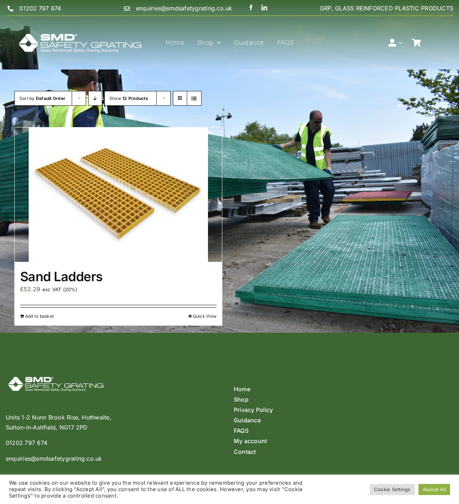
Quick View (205, 316)
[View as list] (194, 98)
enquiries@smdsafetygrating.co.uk (184, 8)
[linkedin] (264, 7)
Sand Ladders (61, 276)
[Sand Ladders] (118, 195)
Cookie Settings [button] (392, 489)
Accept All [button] (434, 489)
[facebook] (251, 7)
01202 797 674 (40, 8)
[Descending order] (95, 98)
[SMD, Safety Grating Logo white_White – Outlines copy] (80, 19)
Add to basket (39, 316)
